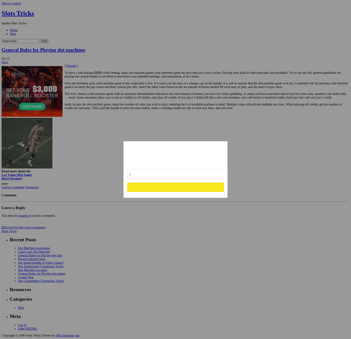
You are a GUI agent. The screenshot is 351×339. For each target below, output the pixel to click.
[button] (175, 153)
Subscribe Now (176, 187)
